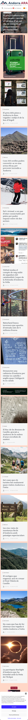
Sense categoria (7, 12)
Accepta (14, 707)
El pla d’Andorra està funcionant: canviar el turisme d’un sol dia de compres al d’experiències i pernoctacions (13, 22)
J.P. (5, 32)
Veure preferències (14, 715)
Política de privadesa (12, 718)
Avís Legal (19, 718)
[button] (26, 693)
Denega (14, 711)
